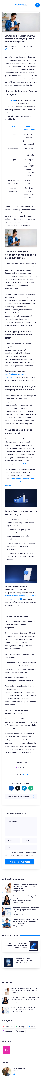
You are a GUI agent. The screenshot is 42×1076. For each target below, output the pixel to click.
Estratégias (22, 1027)
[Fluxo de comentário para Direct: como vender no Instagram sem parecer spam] (5, 990)
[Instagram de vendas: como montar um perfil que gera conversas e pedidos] (5, 1010)
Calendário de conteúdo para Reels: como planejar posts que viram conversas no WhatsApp (26, 898)
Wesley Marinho (19, 1068)
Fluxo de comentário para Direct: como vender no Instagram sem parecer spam (25, 886)
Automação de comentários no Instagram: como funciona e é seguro (21, 482)
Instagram (11, 100)
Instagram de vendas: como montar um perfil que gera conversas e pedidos (26, 910)
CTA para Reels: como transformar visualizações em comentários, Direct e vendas (25, 921)
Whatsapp (20, 1031)
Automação (9, 1027)
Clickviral (26, 464)
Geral (33, 1027)
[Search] (37, 5)
